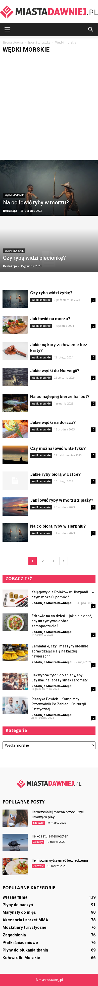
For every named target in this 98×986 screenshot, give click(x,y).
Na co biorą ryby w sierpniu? (58, 526)
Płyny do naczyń (18, 904)
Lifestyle (38, 822)
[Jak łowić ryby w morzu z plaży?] (15, 506)
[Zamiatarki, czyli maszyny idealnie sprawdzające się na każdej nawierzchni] (15, 652)
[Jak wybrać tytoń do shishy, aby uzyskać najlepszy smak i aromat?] (15, 681)
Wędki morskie (14, 195)
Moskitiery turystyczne (24, 927)
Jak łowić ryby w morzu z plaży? (61, 500)
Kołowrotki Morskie (21, 957)
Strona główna (13, 42)
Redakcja (10, 210)
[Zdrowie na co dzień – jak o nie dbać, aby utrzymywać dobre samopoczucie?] (15, 622)
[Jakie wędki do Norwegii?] (15, 377)
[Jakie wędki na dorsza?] (15, 429)
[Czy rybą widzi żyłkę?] (15, 299)
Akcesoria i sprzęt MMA (25, 920)
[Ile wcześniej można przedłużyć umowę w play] (15, 818)
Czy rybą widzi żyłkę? (51, 292)
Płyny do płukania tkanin (25, 950)
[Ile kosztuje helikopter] (15, 842)
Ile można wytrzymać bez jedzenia (60, 860)
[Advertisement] (49, 109)
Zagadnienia (14, 935)
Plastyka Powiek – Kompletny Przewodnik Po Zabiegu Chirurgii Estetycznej (58, 704)
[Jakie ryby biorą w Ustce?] (15, 480)
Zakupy (38, 842)
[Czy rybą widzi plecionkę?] (49, 258)
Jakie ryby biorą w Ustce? (55, 474)
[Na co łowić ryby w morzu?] (49, 199)
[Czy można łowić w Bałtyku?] (15, 455)
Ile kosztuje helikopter (50, 836)
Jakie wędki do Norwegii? (54, 370)
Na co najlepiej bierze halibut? (59, 396)
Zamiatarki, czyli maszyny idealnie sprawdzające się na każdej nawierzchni (59, 651)
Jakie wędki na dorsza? (53, 422)
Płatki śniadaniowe (20, 942)
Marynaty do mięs (19, 912)
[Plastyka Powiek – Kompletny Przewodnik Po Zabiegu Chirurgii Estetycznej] (15, 705)
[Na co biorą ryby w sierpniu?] (15, 532)
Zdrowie (38, 866)
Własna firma (15, 897)
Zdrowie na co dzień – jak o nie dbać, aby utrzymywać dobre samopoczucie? (61, 621)
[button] (91, 29)
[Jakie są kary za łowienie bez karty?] (15, 351)
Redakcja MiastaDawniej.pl (51, 603)
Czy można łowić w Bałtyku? (58, 448)
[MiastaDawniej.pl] (49, 12)
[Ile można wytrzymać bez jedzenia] (15, 866)
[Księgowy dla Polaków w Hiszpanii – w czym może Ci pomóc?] (15, 598)
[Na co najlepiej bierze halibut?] (15, 403)
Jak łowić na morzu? (50, 318)
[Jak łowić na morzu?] (15, 325)
